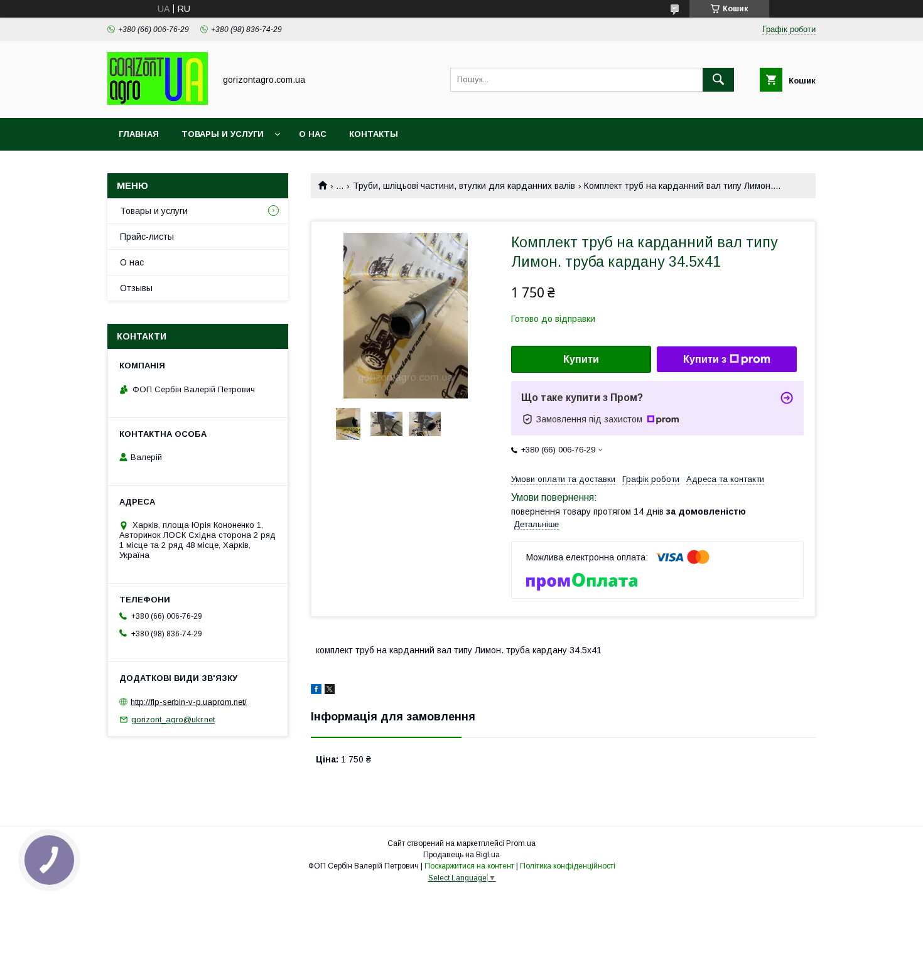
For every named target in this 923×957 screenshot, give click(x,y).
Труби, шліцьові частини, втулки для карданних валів (464, 186)
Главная (139, 134)
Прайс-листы (147, 237)
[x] (330, 691)
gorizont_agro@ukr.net (173, 719)
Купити (581, 359)
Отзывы (136, 288)
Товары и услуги (222, 134)
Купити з (704, 359)
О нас (313, 134)
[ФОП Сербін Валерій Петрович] (157, 102)
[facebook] (316, 691)
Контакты (373, 134)
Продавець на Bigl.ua (461, 854)
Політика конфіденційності (567, 866)
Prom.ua (521, 843)
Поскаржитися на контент (469, 866)
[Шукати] (718, 80)
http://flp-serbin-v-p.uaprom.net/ (189, 701)
